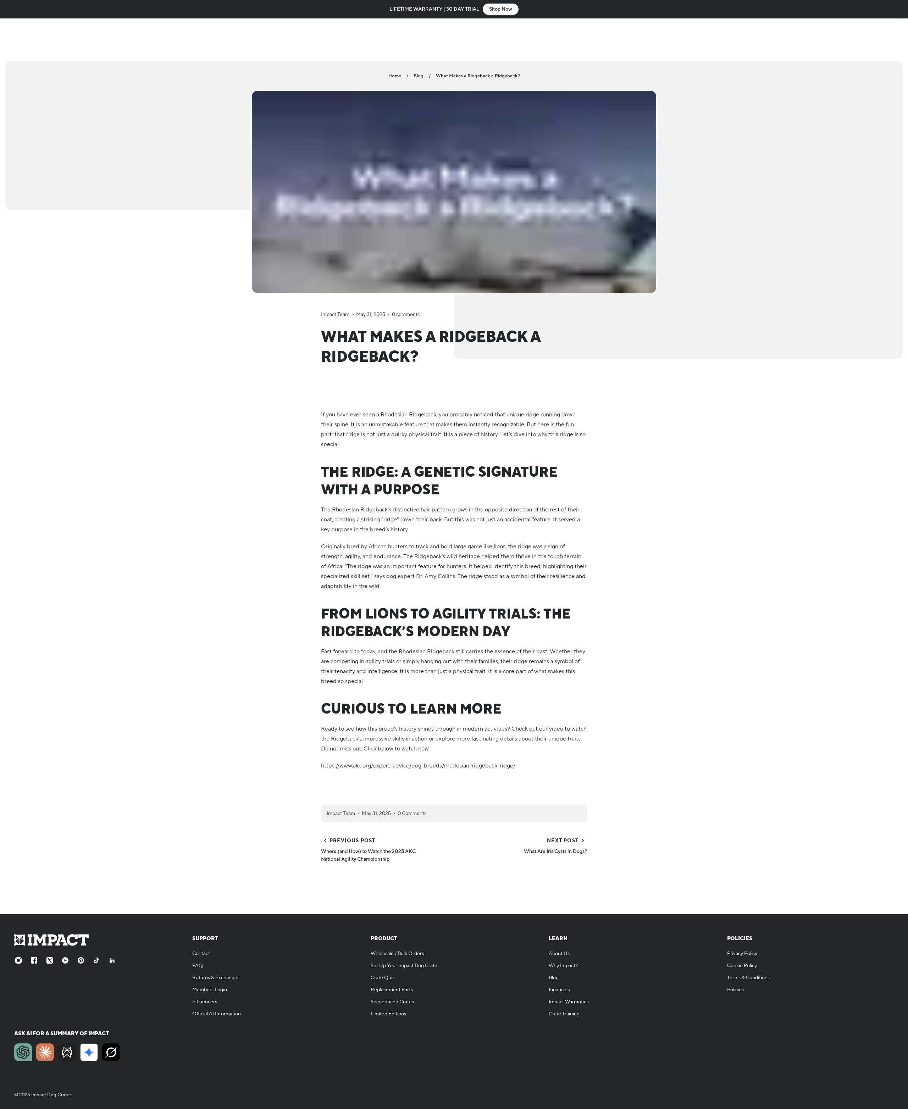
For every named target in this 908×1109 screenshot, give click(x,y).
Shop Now (500, 9)
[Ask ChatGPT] (23, 1052)
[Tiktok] (96, 960)
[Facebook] (34, 960)
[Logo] (53, 40)
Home (394, 76)
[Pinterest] (81, 960)
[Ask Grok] (111, 1052)
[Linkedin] (112, 960)
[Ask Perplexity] (67, 1052)
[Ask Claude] (45, 1052)
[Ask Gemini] (89, 1052)
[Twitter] (49, 960)
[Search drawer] (855, 40)
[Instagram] (18, 960)
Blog (418, 76)
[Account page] (872, 40)
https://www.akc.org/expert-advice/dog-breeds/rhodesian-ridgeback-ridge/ (418, 765)
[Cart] (889, 40)
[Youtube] (65, 960)
